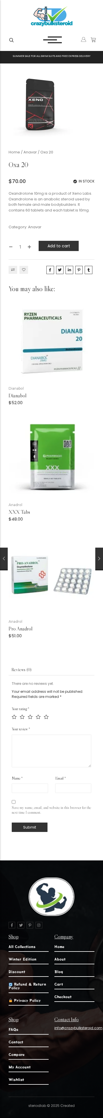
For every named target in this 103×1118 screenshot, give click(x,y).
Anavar (30, 152)
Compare (17, 1054)
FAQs (13, 1029)
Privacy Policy (27, 1000)
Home (14, 152)
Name (17, 778)
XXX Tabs (19, 512)
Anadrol (15, 505)
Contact (16, 1041)
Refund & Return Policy (27, 986)
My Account (20, 1066)
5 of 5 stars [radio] (46, 716)
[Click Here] (11, 40)
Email (60, 778)
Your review (21, 729)
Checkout (63, 996)
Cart (58, 984)
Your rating (20, 708)
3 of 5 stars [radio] (30, 716)
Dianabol (16, 388)
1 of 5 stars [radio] (14, 716)
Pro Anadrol (21, 629)
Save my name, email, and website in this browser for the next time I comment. (51, 810)
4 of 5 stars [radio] (38, 716)
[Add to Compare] (13, 270)
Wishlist (16, 1079)
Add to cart (58, 246)
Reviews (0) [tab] (21, 669)
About (60, 959)
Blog (58, 971)
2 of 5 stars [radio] (22, 716)
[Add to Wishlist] (23, 270)
